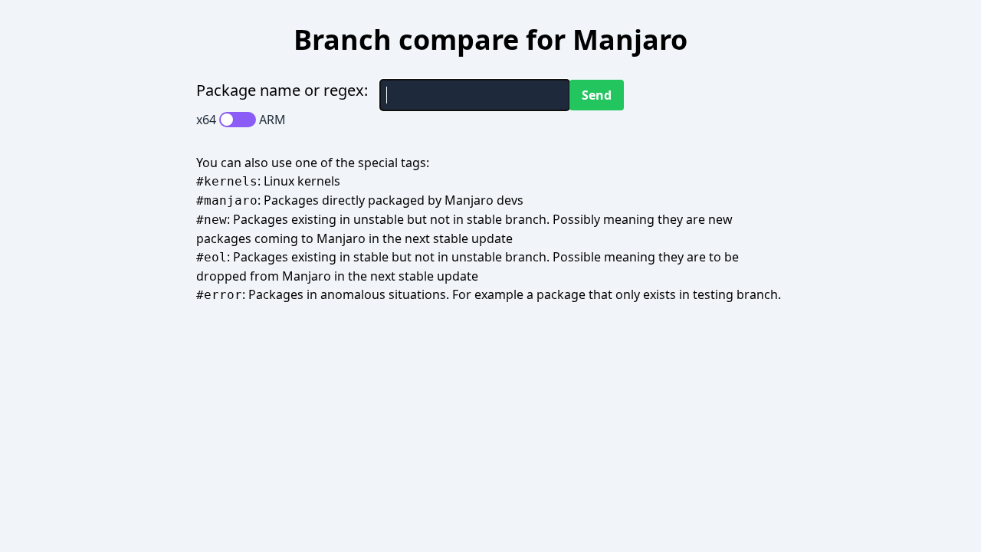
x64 (206, 119)
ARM (272, 119)
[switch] (237, 119)
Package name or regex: (282, 90)
